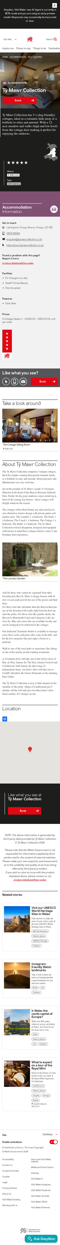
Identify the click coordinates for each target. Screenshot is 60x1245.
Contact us (7, 1165)
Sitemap (35, 1173)
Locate (4, 718)
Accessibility (8, 1159)
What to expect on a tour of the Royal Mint (42, 1065)
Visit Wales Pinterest (40, 1207)
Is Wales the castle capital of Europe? (42, 1014)
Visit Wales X (37, 1178)
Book (18, 100)
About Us (6, 1194)
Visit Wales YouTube (40, 1196)
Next (55, 440)
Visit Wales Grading (11, 1199)
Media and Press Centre (42, 1167)
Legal (4, 1182)
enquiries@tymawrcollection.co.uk (24, 239)
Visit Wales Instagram (41, 1184)
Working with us (10, 1205)
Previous (41, 440)
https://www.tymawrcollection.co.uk (25, 245)
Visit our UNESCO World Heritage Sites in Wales (44, 911)
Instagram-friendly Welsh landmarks (41, 967)
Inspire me (8, 48)
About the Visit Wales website (41, 1160)
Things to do (39, 48)
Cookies (6, 1176)
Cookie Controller (10, 1171)
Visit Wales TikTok (39, 1201)
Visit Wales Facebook (40, 1190)
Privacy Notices (9, 1188)
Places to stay (23, 48)
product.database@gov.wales (18, 263)
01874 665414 (13, 233)
